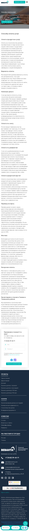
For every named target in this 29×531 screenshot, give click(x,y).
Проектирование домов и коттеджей (12, 403)
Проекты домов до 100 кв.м (9, 390)
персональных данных (14, 354)
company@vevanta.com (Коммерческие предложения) (14, 468)
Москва (3, 437)
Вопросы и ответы (6, 423)
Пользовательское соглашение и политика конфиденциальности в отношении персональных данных (14, 524)
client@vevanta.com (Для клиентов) (11, 463)
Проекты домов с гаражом (9, 385)
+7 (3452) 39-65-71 (9, 341)
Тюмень (3, 440)
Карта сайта (5, 492)
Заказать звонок (19, 2)
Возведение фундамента (8, 410)
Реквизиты (4, 427)
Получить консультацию (13, 363)
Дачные (3, 383)
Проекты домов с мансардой (9, 388)
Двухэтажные (5, 380)
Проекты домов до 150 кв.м (9, 393)
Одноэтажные (5, 378)
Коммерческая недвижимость (9, 405)
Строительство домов (7, 407)
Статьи (3, 420)
